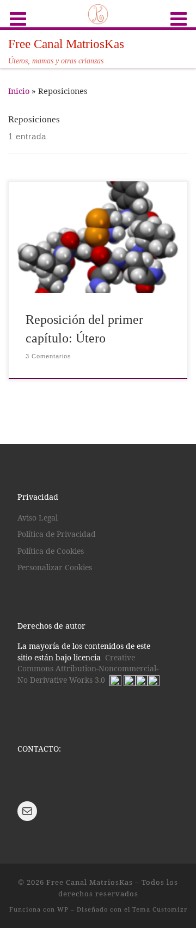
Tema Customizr (159, 909)
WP (63, 909)
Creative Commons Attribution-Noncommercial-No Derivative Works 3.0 (87, 668)
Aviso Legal (37, 517)
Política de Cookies (50, 551)
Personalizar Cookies (54, 567)
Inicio (18, 90)
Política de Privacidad (56, 534)
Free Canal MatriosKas (89, 882)
